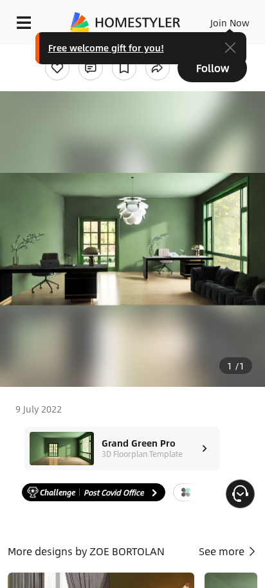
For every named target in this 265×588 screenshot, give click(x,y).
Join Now (230, 22)
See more (223, 551)
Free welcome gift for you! (106, 47)
